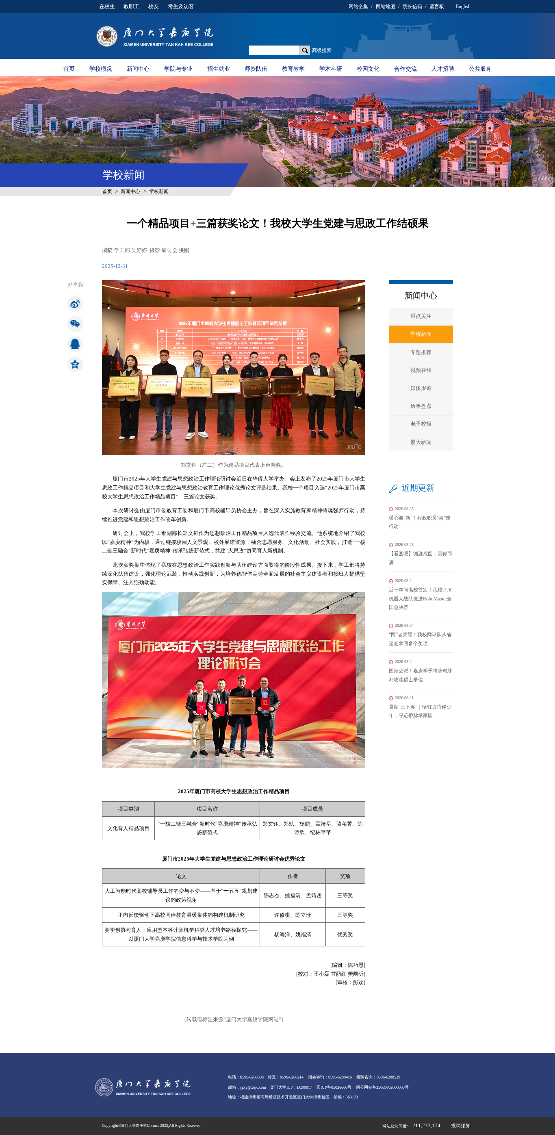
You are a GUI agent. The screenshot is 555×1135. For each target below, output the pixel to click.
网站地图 (385, 6)
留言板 (436, 6)
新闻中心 (138, 68)
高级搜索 (322, 50)
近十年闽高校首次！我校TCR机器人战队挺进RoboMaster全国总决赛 (420, 594)
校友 (153, 6)
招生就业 (218, 68)
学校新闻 (159, 191)
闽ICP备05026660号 (334, 1087)
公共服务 (480, 68)
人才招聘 (442, 68)
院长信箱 (412, 6)
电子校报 (420, 424)
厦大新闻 (420, 442)
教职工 (131, 6)
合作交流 (405, 68)
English (463, 6)
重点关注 (420, 316)
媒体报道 (420, 388)
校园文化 (368, 68)
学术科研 (330, 68)
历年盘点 (420, 406)
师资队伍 (256, 68)
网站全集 (358, 6)
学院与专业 (178, 68)
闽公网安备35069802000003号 (382, 1087)
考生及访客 (181, 6)
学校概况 (100, 68)
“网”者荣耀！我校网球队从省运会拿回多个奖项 (420, 634)
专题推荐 (420, 352)
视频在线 (420, 370)
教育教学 (293, 68)
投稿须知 (460, 1125)
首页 (69, 68)
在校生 (107, 6)
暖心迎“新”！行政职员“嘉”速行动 (420, 518)
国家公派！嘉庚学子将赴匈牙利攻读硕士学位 (420, 670)
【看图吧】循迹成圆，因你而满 (420, 553)
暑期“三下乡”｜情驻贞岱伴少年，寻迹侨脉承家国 (420, 707)
